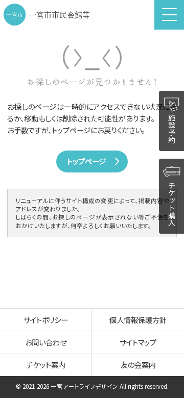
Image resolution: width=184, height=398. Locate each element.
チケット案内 (46, 364)
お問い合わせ (45, 342)
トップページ (86, 161)
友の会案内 (138, 364)
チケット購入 (172, 204)
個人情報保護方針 (138, 319)
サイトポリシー (46, 319)
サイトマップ (138, 342)
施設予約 (172, 129)
